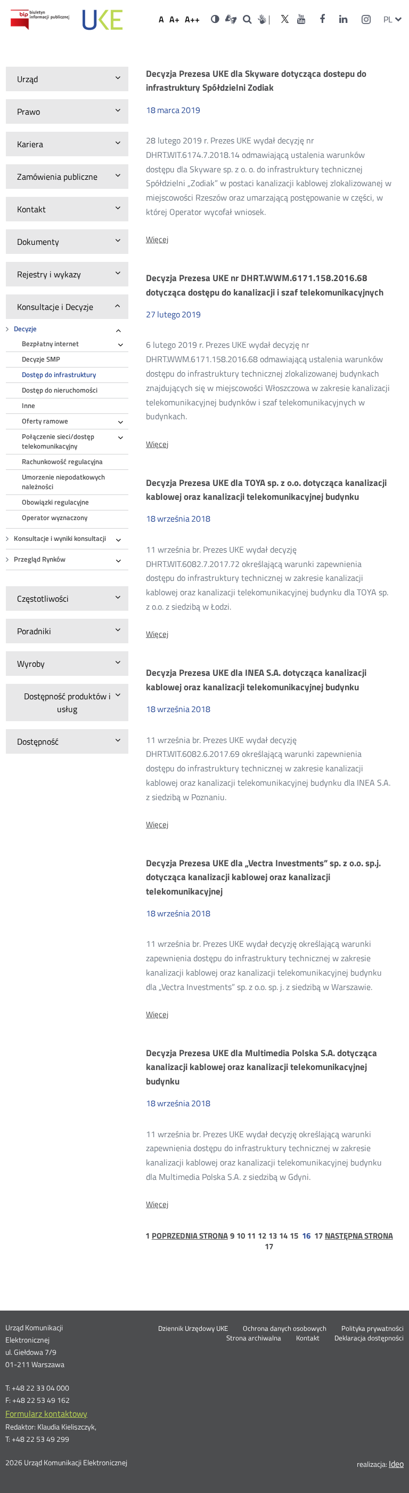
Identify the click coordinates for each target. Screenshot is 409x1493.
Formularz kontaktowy (46, 1413)
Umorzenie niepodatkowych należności (63, 482)
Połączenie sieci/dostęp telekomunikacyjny (58, 441)
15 (294, 1236)
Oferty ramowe (45, 421)
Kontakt (308, 1338)
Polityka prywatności (372, 1329)
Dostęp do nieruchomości (59, 390)
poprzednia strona (190, 1236)
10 (240, 1236)
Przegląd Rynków (40, 559)
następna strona (359, 1236)
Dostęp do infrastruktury (59, 375)
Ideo (396, 1463)
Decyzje (25, 329)
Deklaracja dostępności (369, 1338)
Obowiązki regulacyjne (55, 502)
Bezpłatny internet (50, 344)
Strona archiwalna (253, 1338)
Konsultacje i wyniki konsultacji (60, 538)
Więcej (157, 239)
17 (318, 1236)
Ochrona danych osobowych (284, 1329)
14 (283, 1236)
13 (272, 1236)
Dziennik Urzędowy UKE (193, 1329)
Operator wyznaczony (54, 518)
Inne (28, 406)
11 (251, 1236)
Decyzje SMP (41, 359)
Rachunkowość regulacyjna (62, 462)
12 (262, 1236)
